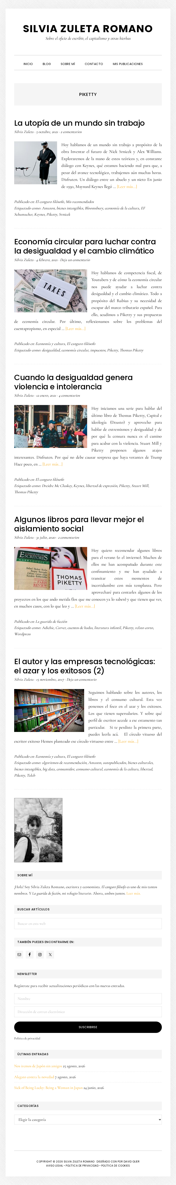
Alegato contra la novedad (34, 1077)
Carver (60, 627)
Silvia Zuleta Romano (88, 28)
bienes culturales (140, 762)
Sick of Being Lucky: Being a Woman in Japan (48, 1087)
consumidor (65, 769)
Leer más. (133, 893)
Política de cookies (115, 1165)
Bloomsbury (94, 208)
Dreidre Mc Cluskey (57, 485)
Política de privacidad (27, 1038)
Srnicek (64, 214)
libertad (146, 769)
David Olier (132, 1161)
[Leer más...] (127, 186)
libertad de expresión (101, 485)
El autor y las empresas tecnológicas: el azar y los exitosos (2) (84, 666)
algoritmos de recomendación (64, 762)
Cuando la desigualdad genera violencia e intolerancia (73, 382)
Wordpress (22, 634)
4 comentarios (69, 395)
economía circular (74, 350)
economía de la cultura (122, 208)
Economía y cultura (50, 343)
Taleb (31, 775)
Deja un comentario (75, 259)
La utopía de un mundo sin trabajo (79, 123)
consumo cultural (89, 769)
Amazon (48, 208)
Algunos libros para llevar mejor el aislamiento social (79, 524)
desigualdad (51, 350)
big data (48, 769)
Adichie (48, 627)
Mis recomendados (80, 201)
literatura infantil (107, 627)
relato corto (144, 627)
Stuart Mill (139, 485)
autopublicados (114, 762)
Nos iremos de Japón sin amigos (38, 1066)
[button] (152, 60)
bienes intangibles (69, 208)
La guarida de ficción (51, 621)
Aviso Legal (54, 1165)
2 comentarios (71, 131)
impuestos (97, 350)
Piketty (51, 214)
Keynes (39, 214)
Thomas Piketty (131, 350)
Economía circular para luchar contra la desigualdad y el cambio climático (85, 246)
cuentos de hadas (80, 627)
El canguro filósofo (49, 201)
